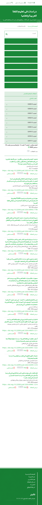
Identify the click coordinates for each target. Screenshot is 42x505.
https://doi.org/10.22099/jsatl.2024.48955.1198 (20, 209)
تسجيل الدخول (19, 2)
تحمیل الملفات (31, 79)
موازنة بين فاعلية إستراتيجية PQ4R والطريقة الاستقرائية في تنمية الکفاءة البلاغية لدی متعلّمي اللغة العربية (22, 200)
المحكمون (33, 73)
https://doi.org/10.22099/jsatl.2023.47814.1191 (20, 190)
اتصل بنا (33, 85)
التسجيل (8, 2)
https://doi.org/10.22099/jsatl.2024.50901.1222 (20, 347)
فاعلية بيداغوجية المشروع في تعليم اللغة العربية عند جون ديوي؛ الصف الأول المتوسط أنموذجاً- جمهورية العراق (21, 320)
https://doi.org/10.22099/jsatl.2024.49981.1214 (20, 384)
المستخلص (10, 173)
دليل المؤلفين (31, 60)
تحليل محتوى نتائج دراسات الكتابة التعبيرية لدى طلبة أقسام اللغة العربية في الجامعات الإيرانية (22, 260)
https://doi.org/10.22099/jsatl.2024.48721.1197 (20, 250)
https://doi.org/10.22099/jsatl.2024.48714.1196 (20, 231)
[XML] (29, 147)
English (30, 2)
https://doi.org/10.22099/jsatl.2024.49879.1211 (20, 330)
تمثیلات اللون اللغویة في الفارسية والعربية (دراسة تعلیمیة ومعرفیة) (23, 357)
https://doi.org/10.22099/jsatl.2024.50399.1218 (20, 365)
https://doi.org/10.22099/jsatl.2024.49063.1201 (20, 291)
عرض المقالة (34, 173)
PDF (22, 173)
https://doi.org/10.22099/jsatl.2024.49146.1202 (20, 311)
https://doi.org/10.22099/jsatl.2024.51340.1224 (20, 270)
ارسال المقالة (32, 66)
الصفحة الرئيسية (33, 26)
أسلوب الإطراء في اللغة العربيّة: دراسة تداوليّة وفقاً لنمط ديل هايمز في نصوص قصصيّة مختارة (22, 340)
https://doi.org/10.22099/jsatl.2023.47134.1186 (20, 170)
